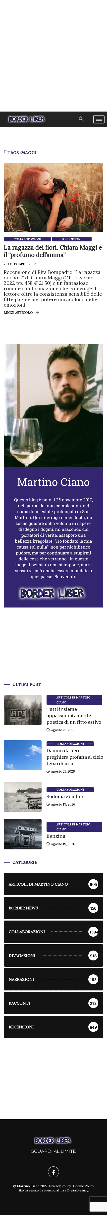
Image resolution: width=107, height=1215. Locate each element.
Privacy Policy (60, 1186)
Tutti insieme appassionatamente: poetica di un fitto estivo (74, 715)
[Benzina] (23, 834)
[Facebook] (53, 1171)
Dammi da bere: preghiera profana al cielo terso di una (75, 757)
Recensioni (71, 239)
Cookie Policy (83, 1186)
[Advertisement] (53, 55)
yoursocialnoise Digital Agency (66, 1190)
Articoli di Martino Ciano (73, 700)
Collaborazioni (27, 239)
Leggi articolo (18, 313)
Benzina (56, 836)
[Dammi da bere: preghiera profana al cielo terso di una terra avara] (23, 755)
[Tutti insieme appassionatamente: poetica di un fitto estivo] (23, 710)
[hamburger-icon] (99, 119)
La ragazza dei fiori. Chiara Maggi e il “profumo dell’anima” (53, 251)
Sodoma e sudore (66, 796)
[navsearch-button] (81, 119)
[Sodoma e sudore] (23, 797)
